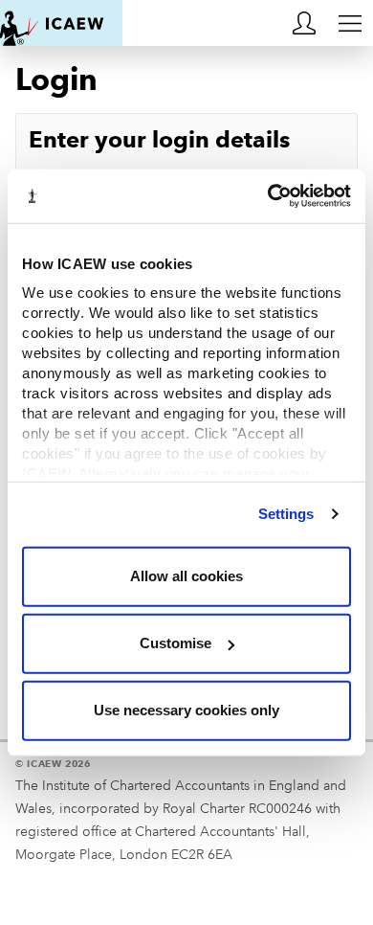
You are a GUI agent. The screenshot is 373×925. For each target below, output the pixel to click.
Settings (286, 514)
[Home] (61, 23)
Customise (175, 643)
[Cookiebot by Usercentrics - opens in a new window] (268, 196)
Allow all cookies (186, 576)
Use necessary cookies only (186, 710)
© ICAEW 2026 (53, 763)
